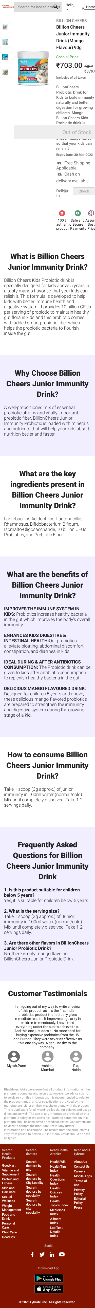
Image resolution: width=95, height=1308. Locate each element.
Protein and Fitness (10, 1181)
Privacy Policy (79, 1192)
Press (78, 1207)
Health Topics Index (59, 1203)
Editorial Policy (80, 1201)
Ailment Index (55, 1221)
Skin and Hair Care (9, 1190)
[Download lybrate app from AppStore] (49, 1292)
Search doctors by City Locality (34, 1179)
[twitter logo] (42, 1256)
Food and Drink (8, 1216)
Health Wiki (58, 1162)
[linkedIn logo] (52, 1256)
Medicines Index (57, 1212)
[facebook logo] (32, 1256)
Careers (80, 1171)
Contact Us (82, 1166)
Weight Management (11, 1208)
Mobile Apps (83, 1176)
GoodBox (8, 1237)
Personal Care (8, 1225)
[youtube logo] (62, 1256)
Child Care (9, 1232)
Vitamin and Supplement (10, 1172)
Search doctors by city (33, 1166)
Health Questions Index (57, 1179)
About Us (80, 1162)
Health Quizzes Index (56, 1192)
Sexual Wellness (8, 1199)
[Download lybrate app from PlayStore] (49, 1282)
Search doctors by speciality (33, 1191)
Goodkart (8, 1165)
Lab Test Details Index (56, 1232)
